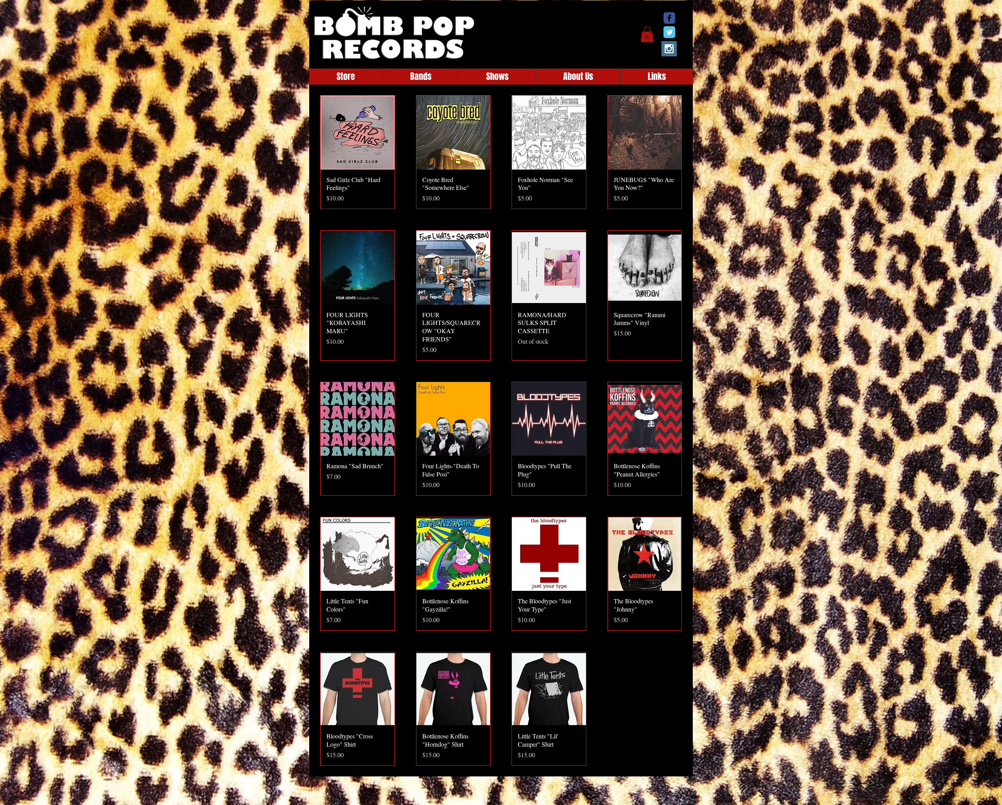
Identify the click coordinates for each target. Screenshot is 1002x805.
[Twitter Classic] (669, 32)
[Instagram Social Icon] (669, 48)
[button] (647, 34)
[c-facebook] (669, 18)
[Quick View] (358, 133)
